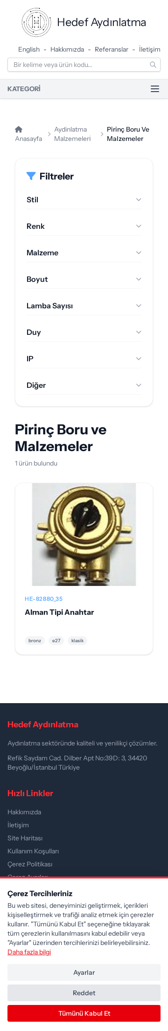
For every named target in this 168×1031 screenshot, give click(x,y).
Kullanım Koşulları (33, 851)
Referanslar (111, 49)
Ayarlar (84, 972)
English (29, 49)
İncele (84, 541)
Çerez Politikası (29, 864)
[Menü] (155, 88)
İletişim (150, 49)
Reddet (84, 993)
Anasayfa (28, 138)
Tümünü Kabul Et (84, 1013)
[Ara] (153, 64)
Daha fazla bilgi (29, 952)
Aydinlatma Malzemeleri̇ (72, 134)
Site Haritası (24, 838)
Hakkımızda (67, 49)
